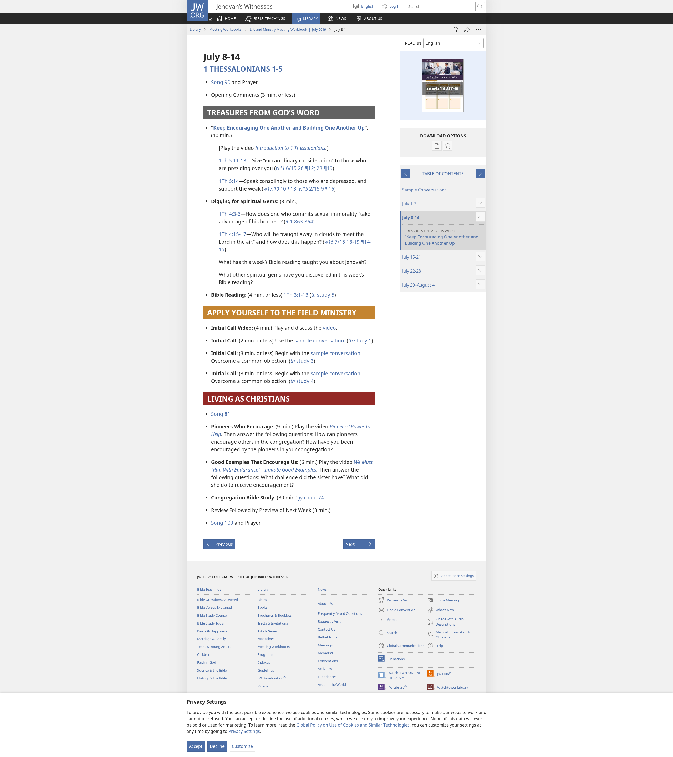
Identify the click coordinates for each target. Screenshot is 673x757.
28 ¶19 (324, 168)
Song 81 (220, 413)
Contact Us (326, 629)
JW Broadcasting (272, 678)
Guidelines (266, 670)
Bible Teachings (209, 589)
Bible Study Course (212, 615)
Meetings (325, 645)
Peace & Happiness (212, 631)
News (322, 589)
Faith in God (206, 662)
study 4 (302, 381)
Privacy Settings (244, 731)
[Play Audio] (455, 29)
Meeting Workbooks (225, 29)
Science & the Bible (212, 670)
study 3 (302, 360)
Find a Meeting (443, 600)
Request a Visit (329, 621)
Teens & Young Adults (214, 646)
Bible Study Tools (210, 623)
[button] (265, 18)
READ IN (413, 43)
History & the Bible (212, 678)
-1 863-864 (299, 221)
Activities (325, 668)
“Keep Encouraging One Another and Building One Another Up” (441, 237)
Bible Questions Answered (217, 599)
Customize (242, 746)
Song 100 (222, 522)
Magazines (266, 638)
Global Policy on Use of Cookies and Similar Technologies (353, 725)
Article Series (267, 631)
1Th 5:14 (229, 181)
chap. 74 (311, 497)
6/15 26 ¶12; (295, 168)
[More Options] (478, 29)
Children (203, 654)
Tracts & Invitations (273, 623)
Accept (195, 746)
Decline (217, 746)
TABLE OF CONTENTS (443, 174)
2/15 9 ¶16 (316, 188)
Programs (265, 654)
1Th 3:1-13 (296, 294)
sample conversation (319, 340)
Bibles (262, 599)
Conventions (328, 660)
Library (195, 29)
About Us (325, 603)
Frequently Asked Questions (340, 613)
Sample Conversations (424, 190)
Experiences (327, 676)
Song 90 (220, 82)
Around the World (332, 684)
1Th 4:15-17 (232, 234)
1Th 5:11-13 (232, 160)
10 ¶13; (280, 188)
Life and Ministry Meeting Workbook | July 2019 (288, 29)
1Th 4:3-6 (230, 213)
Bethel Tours (327, 637)
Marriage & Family (211, 638)
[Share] (467, 29)
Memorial (325, 653)
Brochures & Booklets (275, 615)
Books (262, 607)
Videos (263, 686)
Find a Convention (396, 610)
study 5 (322, 294)
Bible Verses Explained (214, 607)
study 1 (359, 340)
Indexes (264, 662)
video (329, 327)
